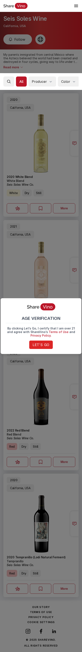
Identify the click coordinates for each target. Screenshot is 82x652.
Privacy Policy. (41, 335)
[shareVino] (15, 6)
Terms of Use (59, 332)
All (21, 81)
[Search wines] (8, 81)
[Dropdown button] (76, 5)
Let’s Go (41, 345)
